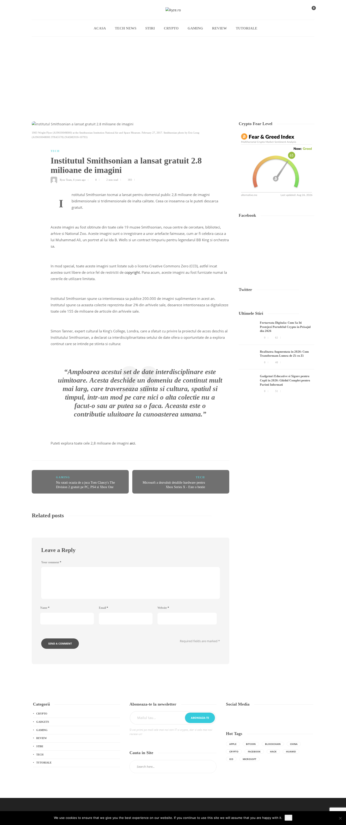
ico (231, 759)
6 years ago (79, 179)
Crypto (171, 28)
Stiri (150, 28)
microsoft (249, 759)
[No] (340, 818)
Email (103, 607)
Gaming (195, 28)
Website (163, 607)
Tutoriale (246, 28)
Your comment (51, 562)
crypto (233, 751)
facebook (254, 751)
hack (273, 751)
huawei (291, 751)
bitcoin (251, 744)
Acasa (100, 28)
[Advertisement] (173, 72)
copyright (132, 272)
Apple (233, 744)
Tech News (125, 28)
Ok (288, 818)
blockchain (273, 744)
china (294, 744)
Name (44, 607)
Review (219, 28)
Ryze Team (66, 179)
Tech (55, 151)
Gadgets (42, 721)
